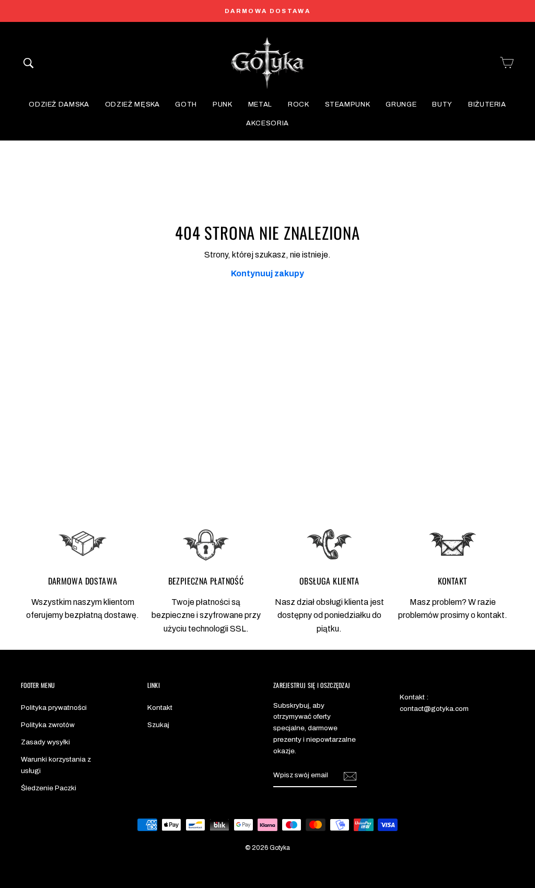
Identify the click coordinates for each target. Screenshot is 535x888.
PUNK (222, 104)
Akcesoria (267, 123)
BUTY (442, 104)
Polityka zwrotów (48, 725)
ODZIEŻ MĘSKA (132, 104)
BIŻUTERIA (487, 104)
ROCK (298, 104)
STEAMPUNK (347, 104)
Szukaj (158, 725)
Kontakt (159, 707)
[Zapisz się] (350, 775)
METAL (260, 104)
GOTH (186, 104)
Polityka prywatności (54, 707)
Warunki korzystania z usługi (56, 765)
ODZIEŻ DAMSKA (59, 104)
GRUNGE (401, 104)
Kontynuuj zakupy (267, 273)
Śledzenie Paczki (48, 788)
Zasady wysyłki (45, 742)
